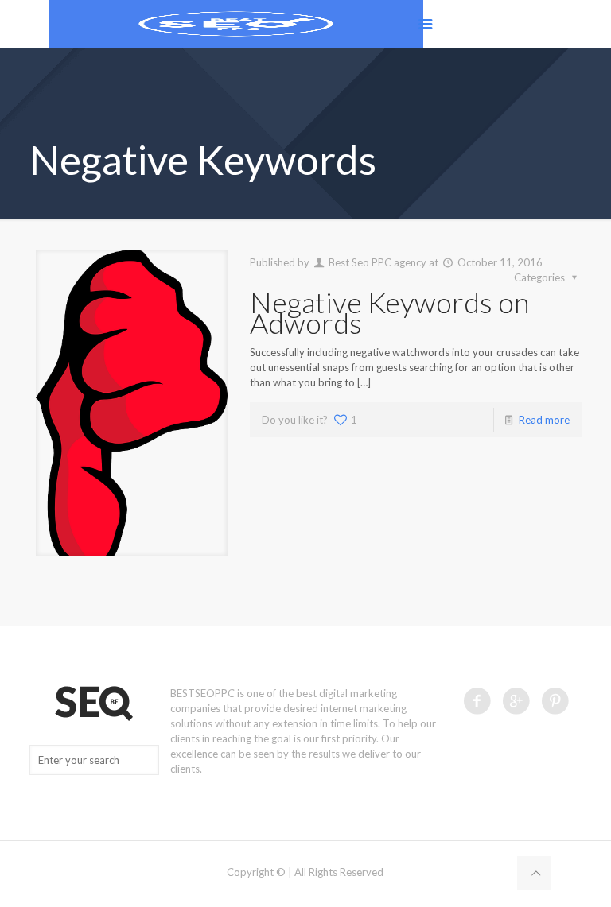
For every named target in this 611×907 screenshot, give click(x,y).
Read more (544, 419)
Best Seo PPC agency (377, 262)
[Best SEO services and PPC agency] (236, 24)
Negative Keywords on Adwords (389, 312)
